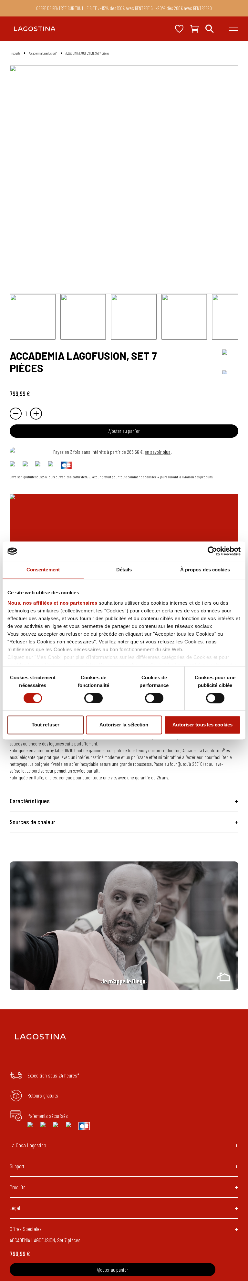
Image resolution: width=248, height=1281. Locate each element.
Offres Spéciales (26, 1228)
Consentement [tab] (43, 569)
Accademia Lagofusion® (43, 53)
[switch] (93, 698)
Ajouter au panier (124, 431)
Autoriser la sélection (123, 725)
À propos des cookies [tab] (205, 569)
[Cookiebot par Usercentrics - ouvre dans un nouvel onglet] (212, 551)
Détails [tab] (124, 569)
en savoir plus (157, 452)
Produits (18, 1187)
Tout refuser (45, 725)
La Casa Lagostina (28, 1145)
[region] (124, 925)
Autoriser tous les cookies (202, 725)
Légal (15, 1207)
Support (17, 1166)
